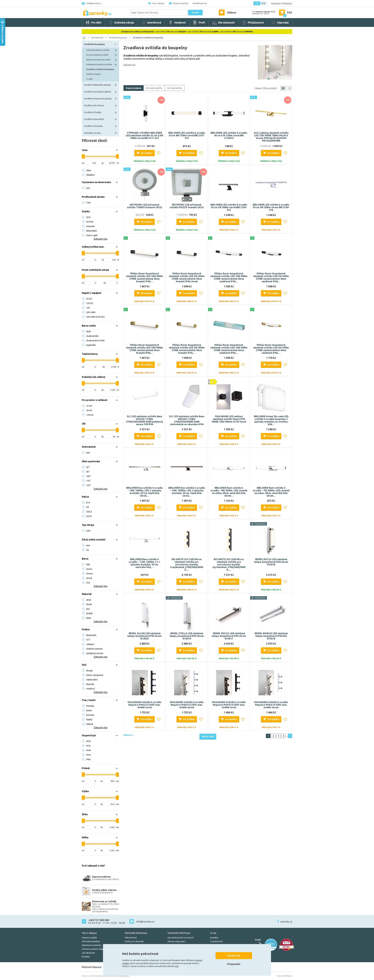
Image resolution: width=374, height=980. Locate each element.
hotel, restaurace (94, 675)
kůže (88, 618)
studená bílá (92, 336)
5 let (88, 202)
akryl (88, 600)
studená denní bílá (95, 340)
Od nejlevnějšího (154, 88)
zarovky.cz (286, 921)
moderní (90, 688)
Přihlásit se (287, 3)
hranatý (90, 706)
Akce (88, 170)
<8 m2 (89, 410)
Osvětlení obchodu (93, 126)
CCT (88, 639)
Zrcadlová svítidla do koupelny (148, 38)
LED (88, 530)
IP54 (88, 755)
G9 (87, 507)
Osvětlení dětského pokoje (97, 85)
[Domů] (84, 37)
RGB (88, 331)
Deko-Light (92, 235)
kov (88, 609)
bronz (89, 569)
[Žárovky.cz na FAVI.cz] (286, 945)
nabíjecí (90, 644)
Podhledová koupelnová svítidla (99, 64)
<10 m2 (89, 415)
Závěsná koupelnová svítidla (97, 50)
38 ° (88, 471)
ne (87, 550)
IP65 (88, 759)
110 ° (88, 480)
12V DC (89, 303)
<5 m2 (89, 406)
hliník (89, 604)
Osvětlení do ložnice (94, 105)
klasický (90, 684)
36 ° (88, 467)
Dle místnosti (97, 38)
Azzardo (90, 226)
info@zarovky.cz (93, 3)
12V (88, 308)
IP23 (88, 745)
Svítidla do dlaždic (93, 74)
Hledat (195, 12)
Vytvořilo (284, 976)
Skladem (90, 175)
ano (88, 188)
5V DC (89, 298)
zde (177, 966)
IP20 (88, 741)
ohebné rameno (94, 648)
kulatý (89, 719)
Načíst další (208, 736)
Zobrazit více (129, 65)
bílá (88, 564)
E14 (88, 502)
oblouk (89, 724)
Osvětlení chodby (92, 112)
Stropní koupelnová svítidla (97, 55)
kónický (90, 715)
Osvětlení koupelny (118, 38)
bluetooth (91, 635)
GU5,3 (89, 511)
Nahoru (127, 735)
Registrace (276, 3)
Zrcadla (89, 79)
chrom (89, 573)
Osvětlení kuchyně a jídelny (97, 91)
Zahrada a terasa (92, 133)
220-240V (91, 312)
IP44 (88, 750)
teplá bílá (91, 345)
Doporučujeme (133, 88)
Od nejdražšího (174, 88)
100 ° (88, 476)
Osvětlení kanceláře (94, 119)
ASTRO (89, 221)
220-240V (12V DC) (95, 317)
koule (89, 710)
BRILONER (91, 231)
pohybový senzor (94, 653)
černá (89, 578)
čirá (88, 582)
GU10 (88, 516)
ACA (88, 217)
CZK (257, 3)
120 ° (88, 485)
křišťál (89, 613)
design (89, 670)
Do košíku (147, 153)
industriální (91, 679)
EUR (263, 3)
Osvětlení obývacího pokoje (98, 98)
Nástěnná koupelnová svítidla (98, 60)
